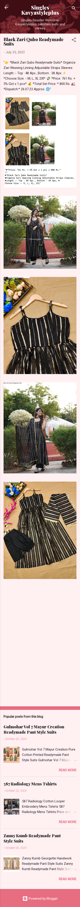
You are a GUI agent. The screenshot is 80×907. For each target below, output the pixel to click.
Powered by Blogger (43, 899)
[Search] (73, 9)
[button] (73, 40)
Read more (67, 770)
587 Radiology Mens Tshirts (30, 784)
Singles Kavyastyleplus (40, 10)
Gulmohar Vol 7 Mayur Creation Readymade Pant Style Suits (34, 729)
